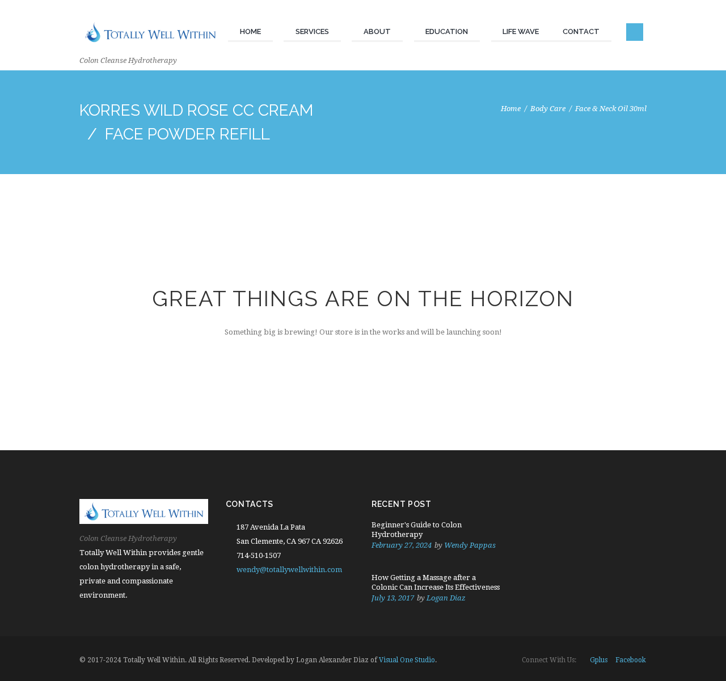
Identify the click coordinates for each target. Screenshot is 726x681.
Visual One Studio (407, 660)
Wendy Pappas (470, 545)
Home (511, 108)
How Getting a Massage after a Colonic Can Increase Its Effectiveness (436, 582)
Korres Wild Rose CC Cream (196, 110)
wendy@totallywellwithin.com (289, 569)
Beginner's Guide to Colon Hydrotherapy (417, 530)
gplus (598, 660)
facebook (630, 660)
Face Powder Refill (187, 134)
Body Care (547, 108)
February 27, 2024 (402, 545)
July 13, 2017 (393, 598)
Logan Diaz (446, 598)
